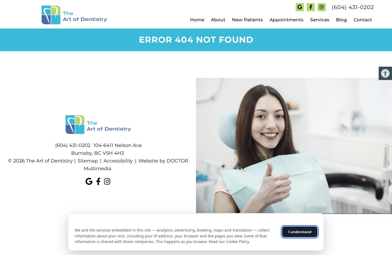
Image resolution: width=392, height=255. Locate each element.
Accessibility (118, 161)
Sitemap (88, 161)
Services (319, 19)
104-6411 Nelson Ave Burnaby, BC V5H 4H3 (106, 149)
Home (197, 19)
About (218, 19)
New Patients (247, 19)
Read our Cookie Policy (229, 241)
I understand (299, 232)
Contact (363, 19)
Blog (341, 19)
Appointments (286, 19)
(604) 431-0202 (353, 7)
